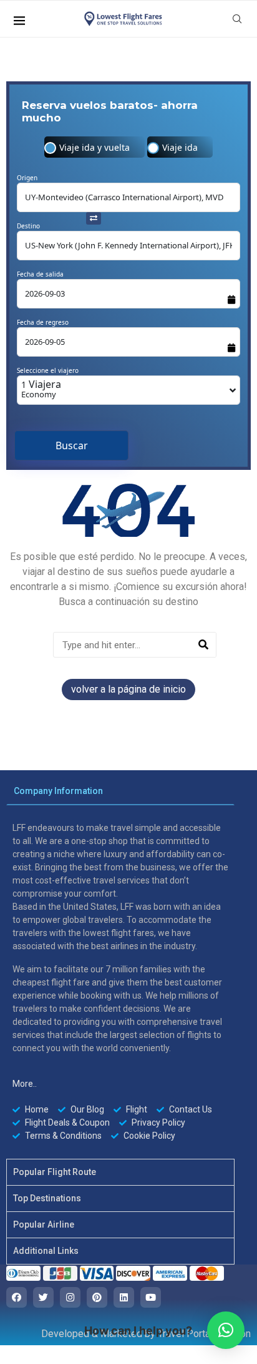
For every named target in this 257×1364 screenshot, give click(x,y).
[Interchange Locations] (93, 217)
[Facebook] (16, 1297)
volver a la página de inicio (128, 689)
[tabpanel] (120, 982)
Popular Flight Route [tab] (54, 1172)
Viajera (41, 388)
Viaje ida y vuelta (94, 147)
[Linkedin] (124, 1297)
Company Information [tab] (58, 791)
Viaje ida (180, 147)
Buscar (72, 445)
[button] (226, 1330)
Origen (27, 177)
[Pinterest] (97, 1297)
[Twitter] (43, 1297)
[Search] (203, 645)
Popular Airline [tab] (43, 1224)
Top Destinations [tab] (47, 1198)
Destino (28, 225)
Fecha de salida (40, 274)
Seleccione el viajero (48, 370)
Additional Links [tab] (46, 1251)
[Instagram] (70, 1297)
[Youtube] (150, 1297)
